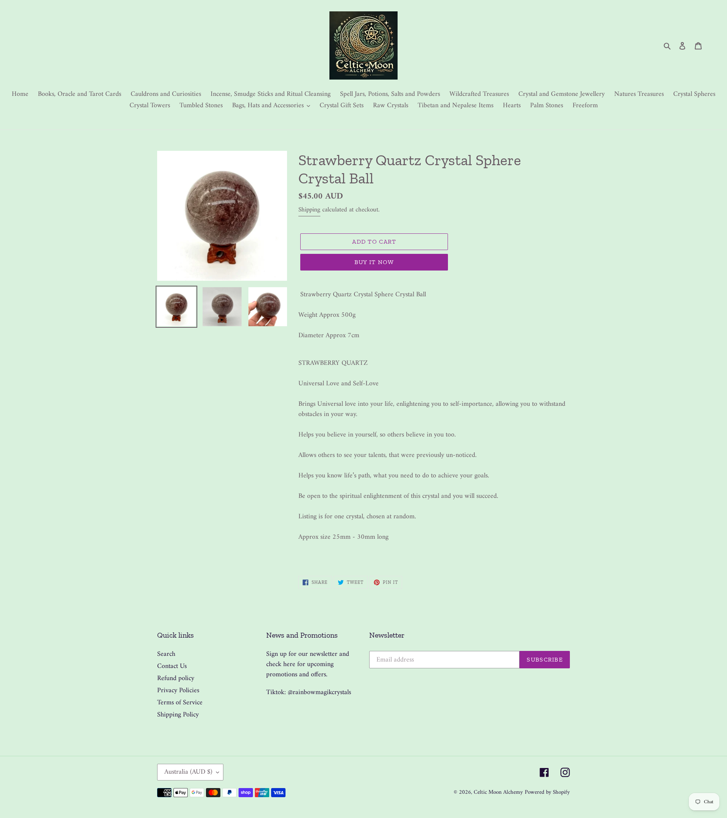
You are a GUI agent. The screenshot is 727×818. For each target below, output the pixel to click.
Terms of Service (180, 703)
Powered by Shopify (547, 792)
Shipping (309, 210)
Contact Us (172, 666)
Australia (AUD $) (188, 772)
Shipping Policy (178, 715)
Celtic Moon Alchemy (498, 792)
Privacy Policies (178, 690)
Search (166, 654)
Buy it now (374, 262)
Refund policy (175, 678)
